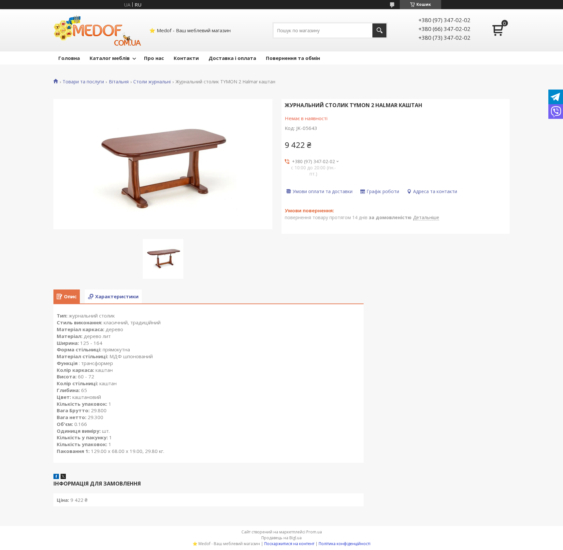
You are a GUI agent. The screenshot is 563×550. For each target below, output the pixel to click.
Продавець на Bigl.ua (281, 538)
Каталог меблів (110, 58)
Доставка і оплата (232, 58)
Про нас (154, 58)
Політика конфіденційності (344, 543)
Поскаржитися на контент (289, 543)
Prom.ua (314, 532)
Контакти (186, 58)
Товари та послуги (83, 82)
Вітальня (119, 82)
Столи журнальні (152, 82)
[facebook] (56, 477)
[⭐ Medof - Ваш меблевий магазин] (97, 30)
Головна (69, 58)
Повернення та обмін (293, 58)
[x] (63, 477)
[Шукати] (379, 30)
